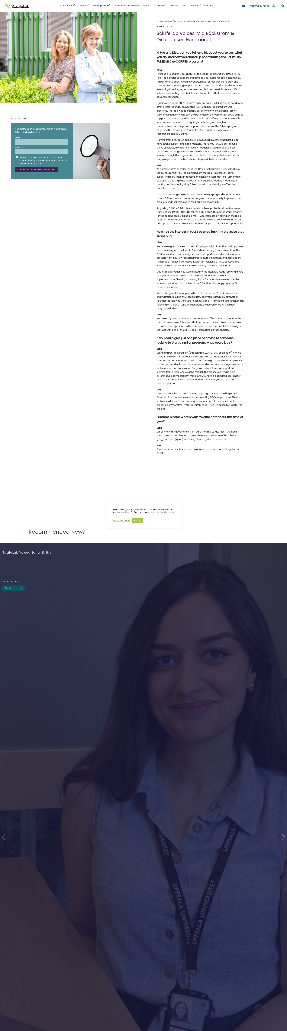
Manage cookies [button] (122, 520)
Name (18, 137)
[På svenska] (243, 6)
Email (18, 147)
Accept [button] (137, 520)
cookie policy (167, 512)
